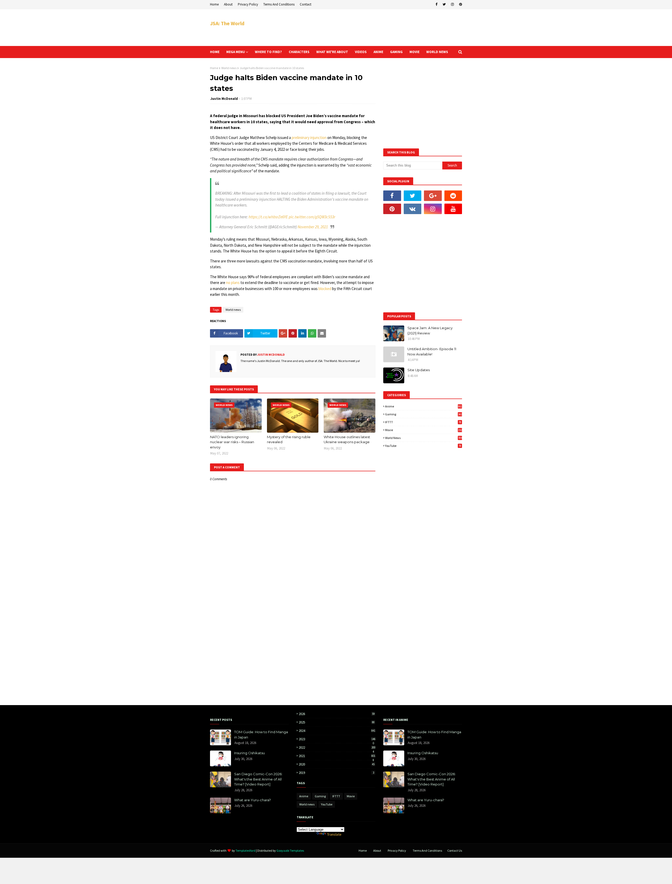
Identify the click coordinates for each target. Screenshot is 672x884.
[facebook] (436, 4)
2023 (337, 739)
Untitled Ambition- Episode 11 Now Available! (431, 351)
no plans (233, 282)
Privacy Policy (248, 4)
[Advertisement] (366, 27)
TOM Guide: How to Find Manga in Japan (261, 734)
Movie (423, 430)
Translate (334, 834)
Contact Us (454, 850)
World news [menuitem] (437, 52)
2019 (336, 773)
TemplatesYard (245, 850)
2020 (337, 764)
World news (229, 68)
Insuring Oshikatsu (249, 753)
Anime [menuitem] (378, 52)
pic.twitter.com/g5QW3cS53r (312, 216)
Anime (423, 406)
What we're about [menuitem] (332, 52)
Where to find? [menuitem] (268, 52)
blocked (324, 288)
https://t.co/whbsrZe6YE (268, 216)
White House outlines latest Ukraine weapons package (347, 439)
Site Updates (418, 370)
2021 (337, 756)
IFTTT (423, 422)
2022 (337, 747)
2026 (337, 714)
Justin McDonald (224, 98)
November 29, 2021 (313, 226)
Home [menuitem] (214, 52)
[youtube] (453, 209)
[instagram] (452, 4)
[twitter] (444, 4)
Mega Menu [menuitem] (235, 52)
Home (214, 4)
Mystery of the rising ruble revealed (289, 439)
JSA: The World (227, 23)
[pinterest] (460, 4)
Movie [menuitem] (414, 52)
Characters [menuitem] (299, 52)
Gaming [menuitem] (396, 52)
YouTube (423, 446)
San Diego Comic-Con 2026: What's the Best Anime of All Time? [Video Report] (258, 779)
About (228, 4)
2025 (337, 722)
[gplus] (433, 195)
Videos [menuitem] (361, 52)
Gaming (423, 414)
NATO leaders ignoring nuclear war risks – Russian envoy (232, 442)
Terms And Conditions (279, 4)
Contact (305, 4)
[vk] (413, 209)
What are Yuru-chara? (252, 800)
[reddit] (453, 195)
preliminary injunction (309, 137)
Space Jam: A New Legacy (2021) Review (430, 330)
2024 (337, 730)
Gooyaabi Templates (290, 850)
